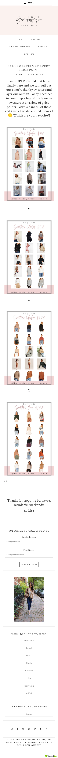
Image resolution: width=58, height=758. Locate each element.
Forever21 (29, 685)
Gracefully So (29, 20)
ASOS (29, 693)
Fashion (39, 74)
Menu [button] (31, 3)
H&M (29, 678)
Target (29, 648)
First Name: (28, 550)
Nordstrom (29, 640)
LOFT (29, 655)
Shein (29, 663)
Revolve (29, 670)
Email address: (29, 537)
